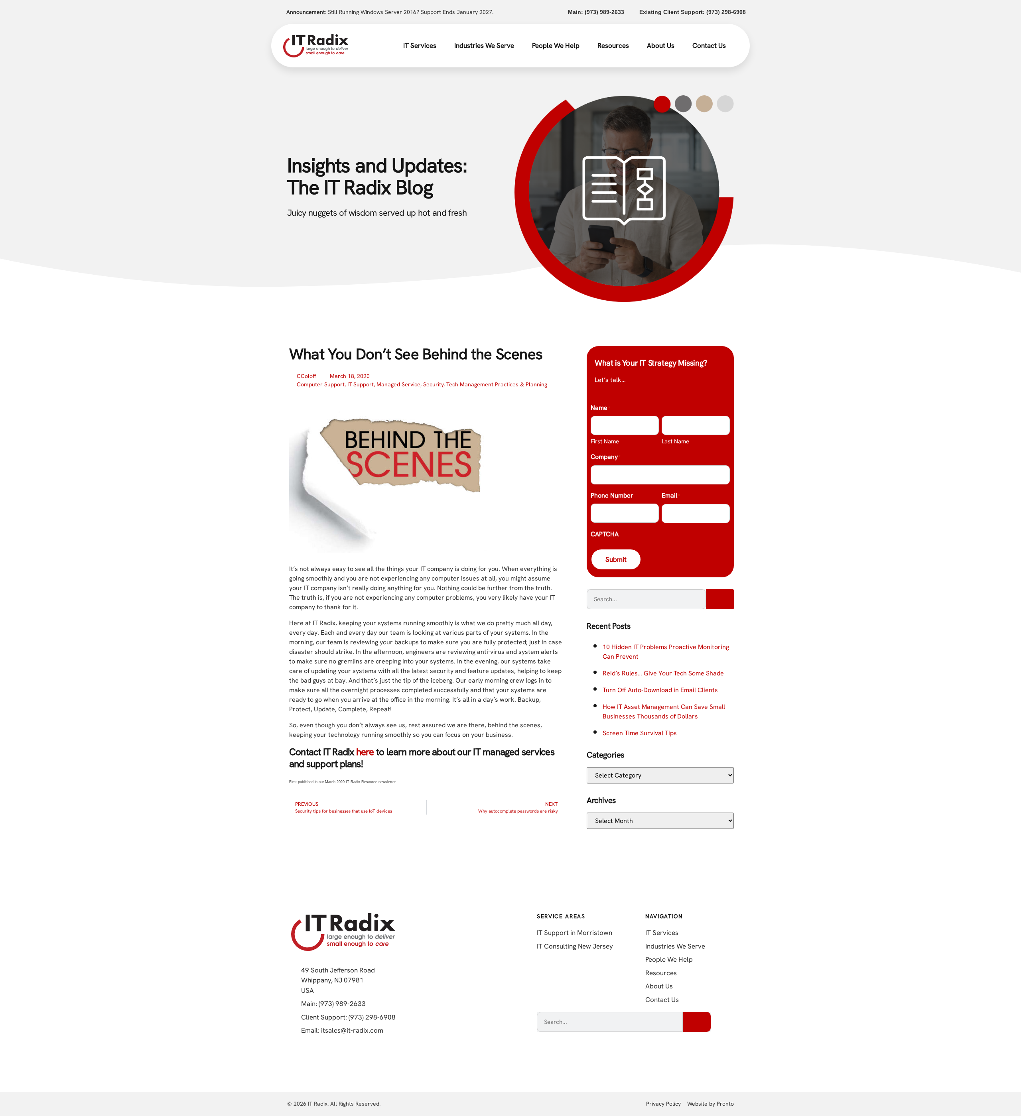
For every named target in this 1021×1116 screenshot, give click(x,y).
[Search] (720, 599)
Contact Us (709, 45)
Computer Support (321, 384)
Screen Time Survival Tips (640, 733)
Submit (616, 559)
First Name (605, 441)
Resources (613, 45)
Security (433, 384)
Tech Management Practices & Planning (496, 384)
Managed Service (398, 384)
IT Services (419, 45)
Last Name (675, 441)
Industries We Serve (484, 45)
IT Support (360, 384)
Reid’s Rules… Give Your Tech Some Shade (663, 673)
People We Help (555, 45)
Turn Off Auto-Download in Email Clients (660, 690)
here (365, 752)
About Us (660, 45)
